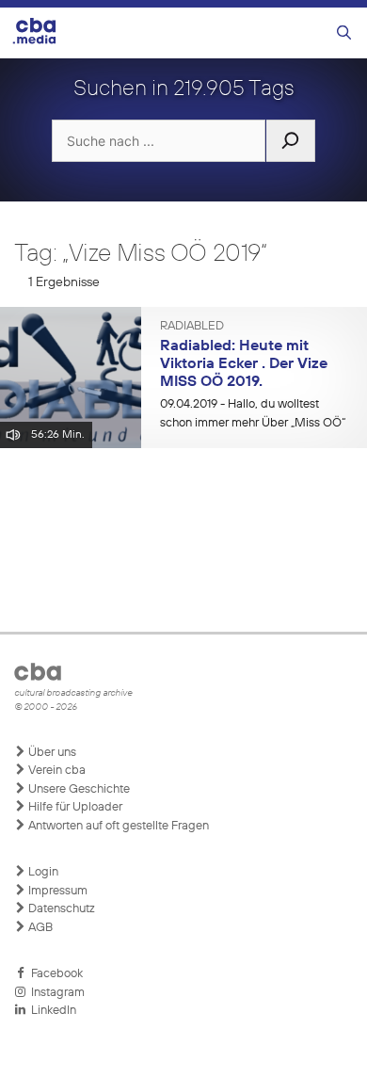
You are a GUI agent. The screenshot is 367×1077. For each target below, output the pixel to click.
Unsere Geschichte (77, 789)
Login (41, 872)
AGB (39, 928)
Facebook (54, 974)
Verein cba (55, 770)
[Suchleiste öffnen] (344, 33)
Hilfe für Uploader (73, 807)
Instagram (55, 993)
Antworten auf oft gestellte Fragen (117, 826)
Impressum (56, 891)
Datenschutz (60, 909)
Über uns (50, 753)
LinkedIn (50, 1011)
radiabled (192, 326)
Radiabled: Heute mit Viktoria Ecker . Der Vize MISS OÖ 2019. (243, 364)
